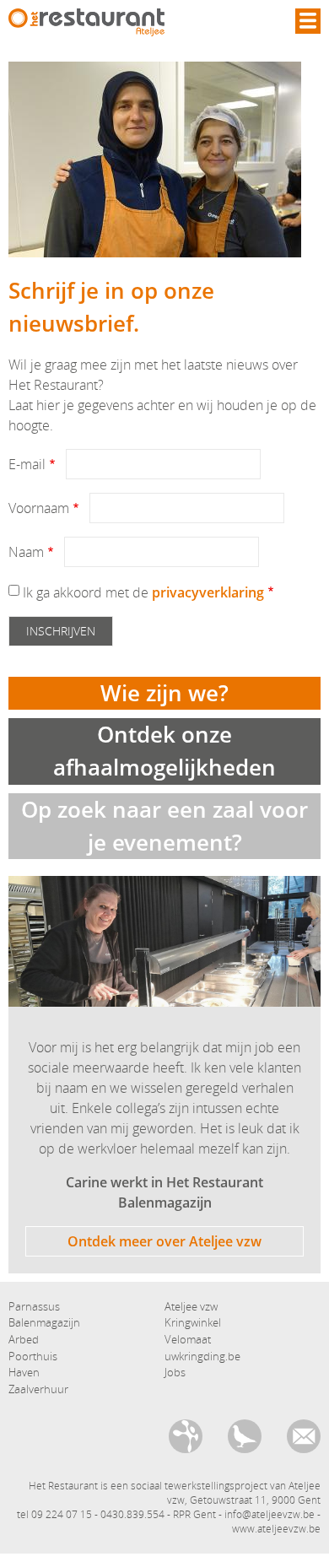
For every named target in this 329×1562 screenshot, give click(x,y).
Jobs (175, 1372)
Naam (26, 552)
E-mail (27, 464)
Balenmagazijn (44, 1322)
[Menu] (307, 21)
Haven (24, 1372)
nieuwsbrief (245, 1436)
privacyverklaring (208, 592)
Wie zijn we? (164, 693)
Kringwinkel (192, 1322)
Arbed (23, 1339)
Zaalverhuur (38, 1389)
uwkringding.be (202, 1356)
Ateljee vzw (191, 1306)
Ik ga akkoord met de (143, 592)
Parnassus (34, 1306)
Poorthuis (32, 1356)
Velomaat (187, 1339)
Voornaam (38, 508)
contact (304, 1436)
